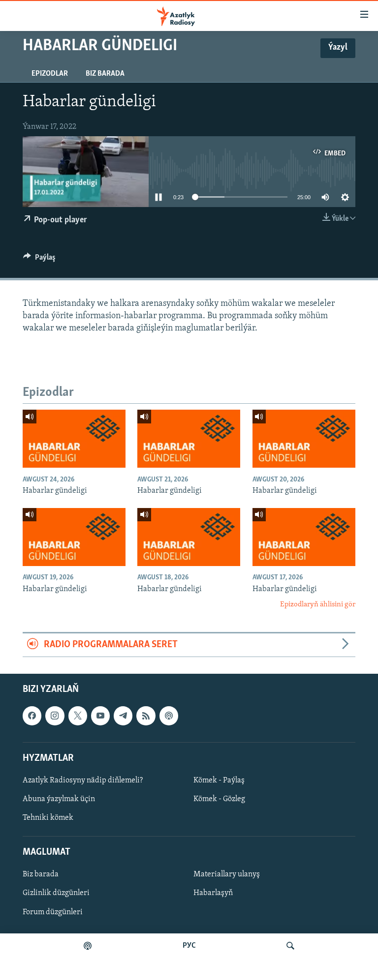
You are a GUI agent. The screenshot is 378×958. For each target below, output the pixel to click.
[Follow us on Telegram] (123, 715)
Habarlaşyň (213, 893)
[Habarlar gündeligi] (74, 439)
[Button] (39, 259)
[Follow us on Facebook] (32, 715)
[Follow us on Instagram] (54, 715)
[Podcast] (168, 715)
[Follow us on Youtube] (100, 715)
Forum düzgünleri (53, 912)
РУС (189, 946)
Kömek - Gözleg (219, 799)
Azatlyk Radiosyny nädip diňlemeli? (83, 780)
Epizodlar (50, 74)
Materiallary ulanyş (226, 874)
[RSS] (145, 715)
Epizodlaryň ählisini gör (317, 604)
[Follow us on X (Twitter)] (77, 715)
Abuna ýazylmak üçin (59, 799)
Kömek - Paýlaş (219, 780)
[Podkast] (87, 945)
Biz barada (105, 74)
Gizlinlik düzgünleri (56, 893)
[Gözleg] (290, 945)
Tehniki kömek (48, 818)
